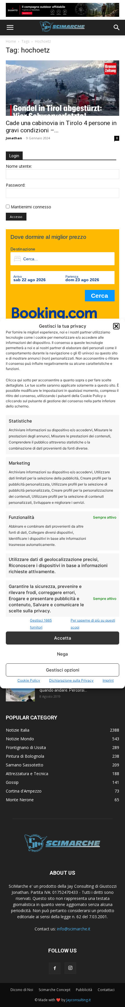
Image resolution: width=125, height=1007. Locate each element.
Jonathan (14, 138)
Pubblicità (84, 989)
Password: (15, 185)
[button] (116, 326)
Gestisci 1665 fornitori (41, 623)
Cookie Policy (28, 680)
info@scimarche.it (73, 929)
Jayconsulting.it (78, 999)
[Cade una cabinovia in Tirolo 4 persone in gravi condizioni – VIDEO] (62, 88)
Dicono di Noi (21, 989)
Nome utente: (19, 166)
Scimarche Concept (54, 989)
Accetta (62, 638)
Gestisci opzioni (62, 670)
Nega (62, 654)
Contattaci (106, 989)
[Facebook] (54, 968)
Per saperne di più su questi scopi (93, 623)
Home (11, 41)
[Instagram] (70, 968)
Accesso (16, 216)
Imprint (108, 680)
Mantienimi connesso (31, 207)
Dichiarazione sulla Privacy (71, 680)
